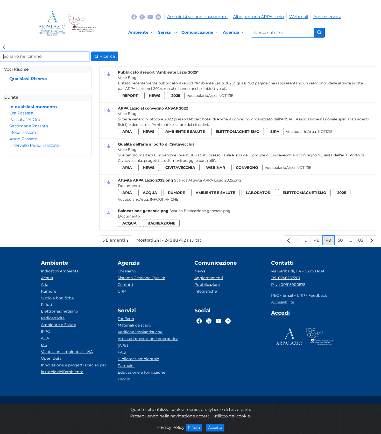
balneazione (161, 223)
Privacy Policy (171, 427)
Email (288, 295)
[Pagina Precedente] (288, 240)
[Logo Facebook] (134, 16)
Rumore (48, 291)
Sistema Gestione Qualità (141, 278)
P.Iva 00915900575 (288, 284)
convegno (247, 167)
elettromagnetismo (237, 131)
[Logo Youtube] (150, 16)
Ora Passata (21, 113)
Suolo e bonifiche (57, 298)
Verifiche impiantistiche (140, 332)
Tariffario (126, 318)
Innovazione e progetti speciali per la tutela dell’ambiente (73, 368)
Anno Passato (23, 138)
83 (362, 241)
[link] (4, 47)
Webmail (298, 16)
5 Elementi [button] (117, 241)
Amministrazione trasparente (197, 16)
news (154, 95)
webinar (215, 167)
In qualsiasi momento (33, 106)
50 (342, 241)
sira (274, 131)
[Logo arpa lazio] (52, 23)
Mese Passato (23, 132)
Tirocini (124, 379)
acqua (150, 192)
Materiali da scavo (134, 325)
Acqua (47, 278)
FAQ (122, 352)
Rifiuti (46, 304)
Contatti (125, 284)
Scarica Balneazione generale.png (200, 210)
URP (122, 291)
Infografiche (164, 199)
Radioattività (53, 318)
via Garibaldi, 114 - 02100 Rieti (298, 271)
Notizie (225, 95)
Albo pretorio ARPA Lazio (258, 16)
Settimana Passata (28, 126)
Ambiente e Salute (58, 324)
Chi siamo (127, 271)
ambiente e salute (185, 131)
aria (127, 131)
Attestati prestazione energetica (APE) (148, 342)
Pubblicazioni (207, 284)
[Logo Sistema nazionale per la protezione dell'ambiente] (82, 23)
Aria (44, 284)
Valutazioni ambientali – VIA (67, 351)
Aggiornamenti (208, 278)
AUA (45, 338)
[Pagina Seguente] (371, 240)
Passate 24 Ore (24, 119)
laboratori (259, 192)
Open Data (51, 358)
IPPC (45, 331)
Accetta (216, 427)
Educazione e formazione (141, 372)
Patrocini (126, 365)
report (130, 95)
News (199, 271)
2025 (175, 95)
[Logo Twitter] (142, 16)
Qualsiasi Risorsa (28, 78)
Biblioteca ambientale (138, 359)
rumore (176, 192)
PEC (275, 295)
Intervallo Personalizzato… (35, 145)
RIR (44, 345)
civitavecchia (180, 167)
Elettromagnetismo (59, 311)
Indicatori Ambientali (61, 271)
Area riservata (327, 16)
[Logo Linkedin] (158, 16)
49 (330, 241)
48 (318, 241)
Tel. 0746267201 (285, 278)
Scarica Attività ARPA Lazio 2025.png (207, 180)
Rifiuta (195, 427)
